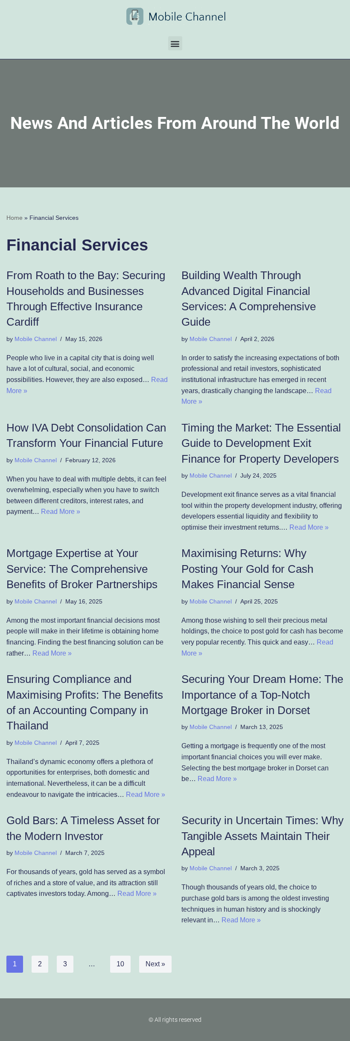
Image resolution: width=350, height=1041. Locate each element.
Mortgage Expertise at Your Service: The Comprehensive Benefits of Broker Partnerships (82, 569)
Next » (155, 964)
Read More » (60, 511)
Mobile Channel (36, 338)
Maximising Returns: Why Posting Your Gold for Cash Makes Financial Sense (247, 569)
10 (120, 964)
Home (14, 217)
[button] (175, 43)
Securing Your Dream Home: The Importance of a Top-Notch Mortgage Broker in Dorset (262, 695)
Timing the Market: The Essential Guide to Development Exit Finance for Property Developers (261, 443)
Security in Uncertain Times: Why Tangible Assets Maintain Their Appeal (262, 836)
